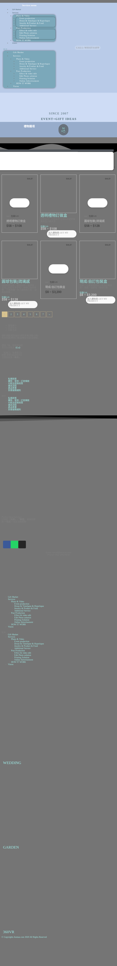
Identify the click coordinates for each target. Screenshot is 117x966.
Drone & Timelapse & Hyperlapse (29, 606)
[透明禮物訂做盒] (19, 192)
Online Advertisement (23, 622)
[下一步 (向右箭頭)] (18, 960)
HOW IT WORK (23, 40)
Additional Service (22, 611)
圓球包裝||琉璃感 (94, 221)
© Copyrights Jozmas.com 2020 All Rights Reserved (24, 937)
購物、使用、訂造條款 (18, 381)
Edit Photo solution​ (22, 617)
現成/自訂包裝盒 (55, 287)
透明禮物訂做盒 (16, 221)
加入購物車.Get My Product (23, 203)
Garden (11, 847)
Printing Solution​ (21, 620)
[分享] (30, 948)
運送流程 (12, 386)
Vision (14, 43)
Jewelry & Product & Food (26, 608)
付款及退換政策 (15, 383)
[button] (29, 49)
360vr (8, 932)
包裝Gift (15, 216)
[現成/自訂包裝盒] (58, 258)
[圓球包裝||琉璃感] (97, 192)
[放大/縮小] (6, 948)
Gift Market (18, 52)
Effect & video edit (22, 615)
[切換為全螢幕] (18, 948)
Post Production (18, 613)
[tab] (61, 325)
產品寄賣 (12, 388)
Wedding (12, 763)
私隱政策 (12, 379)
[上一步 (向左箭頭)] (6, 960)
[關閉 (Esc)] (43, 948)
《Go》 (17, 347)
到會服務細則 (14, 390)
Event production (21, 604)
